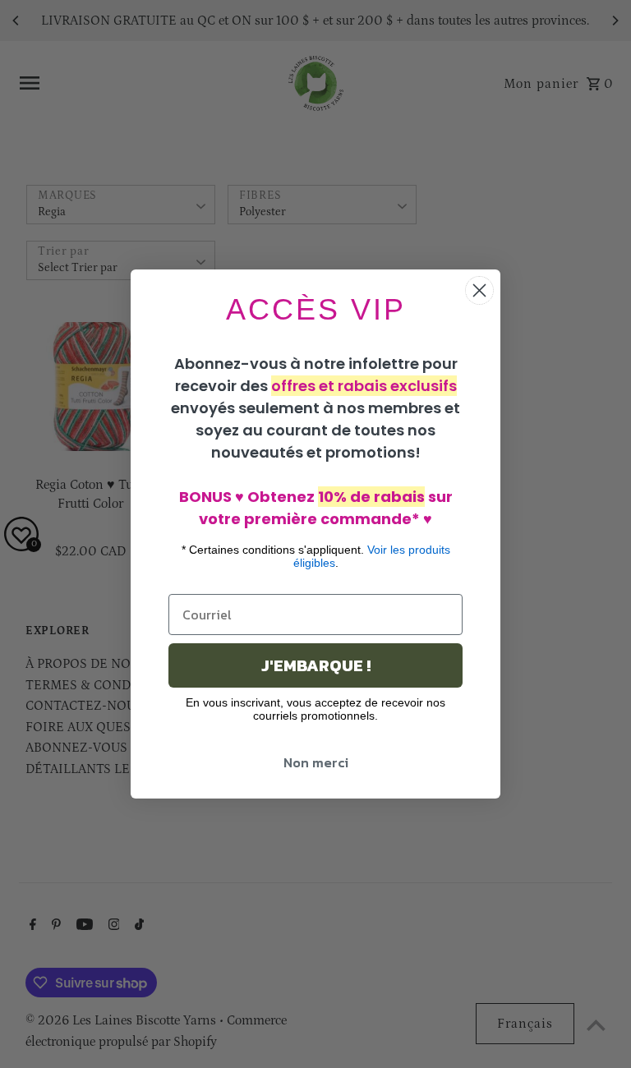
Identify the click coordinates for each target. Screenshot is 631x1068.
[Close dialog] (479, 290)
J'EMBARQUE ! (316, 665)
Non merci (315, 762)
